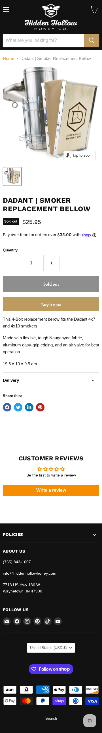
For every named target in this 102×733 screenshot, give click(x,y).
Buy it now (51, 304)
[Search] (91, 40)
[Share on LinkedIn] (29, 407)
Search (51, 718)
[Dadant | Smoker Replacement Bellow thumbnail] (12, 176)
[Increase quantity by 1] (52, 263)
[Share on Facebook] (7, 407)
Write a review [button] (51, 490)
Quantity (10, 250)
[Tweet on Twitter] (18, 407)
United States (48, 648)
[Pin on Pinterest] (40, 407)
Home (8, 58)
